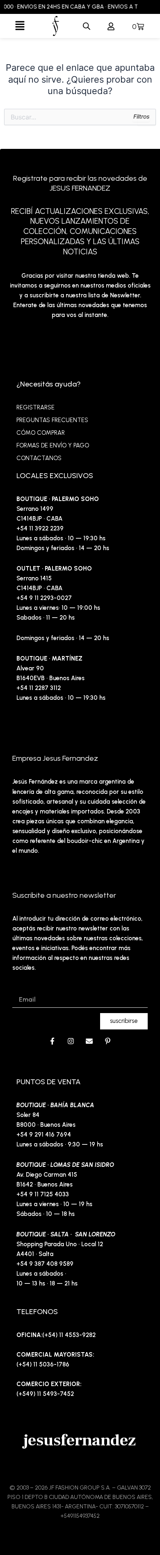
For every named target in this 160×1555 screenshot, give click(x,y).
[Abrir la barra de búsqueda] (86, 26)
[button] (20, 26)
